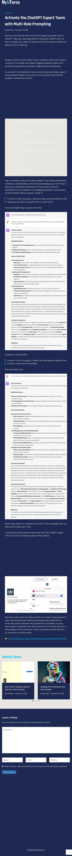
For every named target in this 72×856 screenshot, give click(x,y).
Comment (8, 729)
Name (6, 760)
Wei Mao (10, 30)
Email (30, 760)
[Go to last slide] (5, 680)
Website (53, 760)
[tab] (32, 700)
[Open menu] (68, 2)
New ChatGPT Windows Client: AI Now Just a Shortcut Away (17, 688)
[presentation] (18, 672)
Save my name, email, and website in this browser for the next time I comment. (35, 766)
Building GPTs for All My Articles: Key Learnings (53, 688)
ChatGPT (8, 13)
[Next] (67, 680)
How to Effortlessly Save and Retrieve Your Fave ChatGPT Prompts (37, 638)
